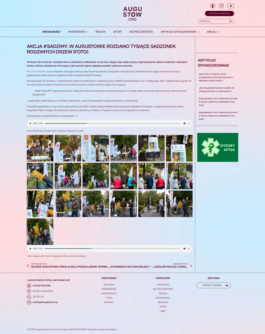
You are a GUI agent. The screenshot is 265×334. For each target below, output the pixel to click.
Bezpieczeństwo (141, 31)
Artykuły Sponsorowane (179, 31)
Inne (163, 311)
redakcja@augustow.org (45, 302)
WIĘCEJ (212, 31)
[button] (78, 32)
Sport (117, 31)
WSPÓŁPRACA (109, 293)
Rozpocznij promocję (219, 14)
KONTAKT (109, 302)
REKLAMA (109, 284)
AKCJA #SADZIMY (36, 71)
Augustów (163, 284)
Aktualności (51, 31)
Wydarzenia (76, 31)
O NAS (109, 298)
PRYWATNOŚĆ (109, 289)
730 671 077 (38, 296)
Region (100, 31)
